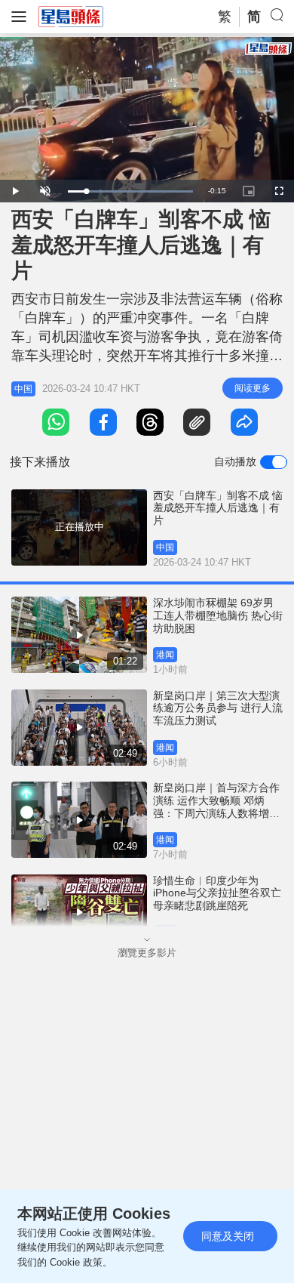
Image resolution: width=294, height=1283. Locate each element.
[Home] (71, 15)
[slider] (130, 191)
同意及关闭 (227, 1236)
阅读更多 (252, 388)
